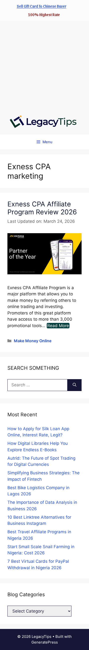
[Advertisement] (44, 65)
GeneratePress (44, 642)
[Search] (74, 385)
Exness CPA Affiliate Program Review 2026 (42, 208)
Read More (58, 325)
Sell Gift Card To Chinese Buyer (41, 6)
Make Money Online (32, 340)
